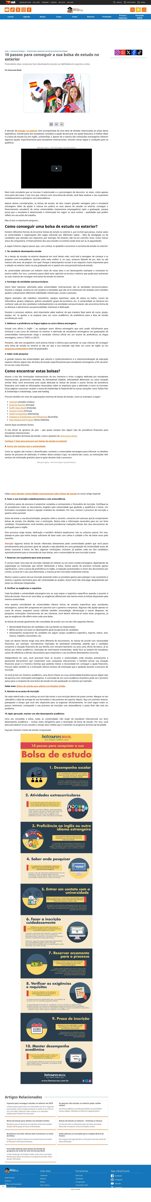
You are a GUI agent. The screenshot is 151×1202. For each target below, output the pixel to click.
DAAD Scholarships (18, 413)
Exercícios (79, 1175)
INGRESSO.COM (25, 2)
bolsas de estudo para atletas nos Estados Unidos (41, 686)
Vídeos (42, 1182)
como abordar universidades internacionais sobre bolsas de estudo (44, 493)
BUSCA (119, 2)
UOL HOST (36, 2)
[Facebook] (134, 52)
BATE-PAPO (131, 2)
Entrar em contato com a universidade (26, 446)
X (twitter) (118, 1187)
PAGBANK (45, 2)
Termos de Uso (10, 1187)
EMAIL (143, 2)
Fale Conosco (45, 1185)
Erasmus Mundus (17, 405)
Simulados (79, 1179)
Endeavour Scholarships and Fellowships (28, 416)
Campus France (16, 411)
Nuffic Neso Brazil (17, 408)
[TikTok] (12, 10)
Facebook (118, 1176)
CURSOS (54, 2)
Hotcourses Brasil (68, 436)
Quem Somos (10, 1178)
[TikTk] (139, 52)
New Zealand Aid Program (21, 419)
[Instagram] (23, 10)
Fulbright (13, 402)
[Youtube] (7, 10)
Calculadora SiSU (82, 1185)
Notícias (43, 1179)
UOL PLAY (61, 2)
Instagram (118, 1180)
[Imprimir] (51, 124)
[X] (18, 10)
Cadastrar (43, 1175)
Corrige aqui (80, 1182)
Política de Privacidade (13, 1184)
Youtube (118, 1183)
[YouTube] (123, 52)
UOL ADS (70, 2)
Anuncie (8, 1181)
